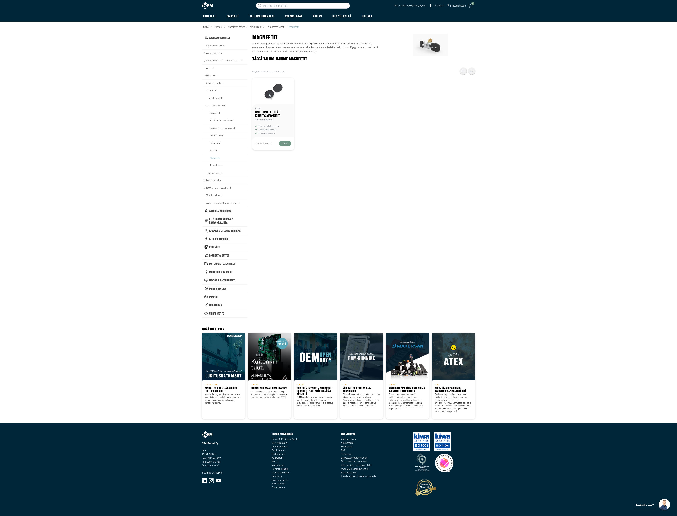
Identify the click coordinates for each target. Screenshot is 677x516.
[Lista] (463, 71)
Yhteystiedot (347, 442)
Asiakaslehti (278, 457)
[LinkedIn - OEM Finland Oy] (204, 480)
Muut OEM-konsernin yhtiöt (354, 468)
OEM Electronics (280, 446)
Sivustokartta (278, 487)
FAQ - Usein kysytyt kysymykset (410, 5)
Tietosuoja (277, 476)
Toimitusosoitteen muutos (354, 461)
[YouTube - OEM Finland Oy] (218, 480)
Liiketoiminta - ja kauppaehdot (356, 465)
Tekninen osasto (280, 468)
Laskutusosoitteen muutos (354, 457)
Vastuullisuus (278, 483)
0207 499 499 (214, 458)
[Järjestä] (471, 71)
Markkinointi (278, 465)
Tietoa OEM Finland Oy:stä (285, 439)
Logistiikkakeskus (280, 472)
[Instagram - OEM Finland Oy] (211, 480)
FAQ (343, 450)
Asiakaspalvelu (348, 439)
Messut (275, 461)
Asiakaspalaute (348, 472)
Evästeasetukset (280, 479)
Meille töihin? (278, 454)
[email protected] (210, 465)
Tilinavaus (346, 454)
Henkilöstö (346, 446)
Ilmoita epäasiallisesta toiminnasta (358, 476)
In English (438, 5)
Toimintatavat (278, 450)
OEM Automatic (279, 442)
